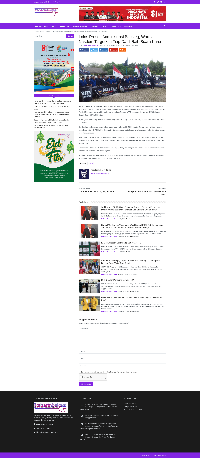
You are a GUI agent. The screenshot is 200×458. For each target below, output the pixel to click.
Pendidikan (95, 26)
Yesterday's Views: (131, 410)
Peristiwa (64, 26)
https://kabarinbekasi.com (100, 173)
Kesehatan (116, 26)
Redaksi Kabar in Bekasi (90, 46)
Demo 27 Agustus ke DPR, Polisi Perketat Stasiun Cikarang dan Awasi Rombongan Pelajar (98, 437)
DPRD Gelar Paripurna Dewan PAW (117, 280)
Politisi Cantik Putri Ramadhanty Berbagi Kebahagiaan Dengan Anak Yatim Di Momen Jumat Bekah (99, 406)
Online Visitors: (129, 403)
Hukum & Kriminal (79, 26)
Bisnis (105, 26)
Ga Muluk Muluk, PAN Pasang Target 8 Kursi (97, 192)
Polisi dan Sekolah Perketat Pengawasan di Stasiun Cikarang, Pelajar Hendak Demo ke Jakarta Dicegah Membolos (52, 114)
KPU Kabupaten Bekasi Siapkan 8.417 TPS (121, 243)
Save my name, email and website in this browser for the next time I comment (109, 372)
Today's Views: (129, 407)
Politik (54, 26)
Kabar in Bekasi (39, 31)
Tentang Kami (57, 2)
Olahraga (128, 26)
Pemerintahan (41, 26)
